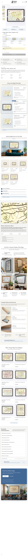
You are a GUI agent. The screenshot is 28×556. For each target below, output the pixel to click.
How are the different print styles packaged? (7, 451)
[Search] (23, 2)
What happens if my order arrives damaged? (7, 453)
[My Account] (24, 2)
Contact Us (23, 462)
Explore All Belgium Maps (14, 422)
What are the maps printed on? (5, 444)
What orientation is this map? (5, 437)
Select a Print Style (14, 54)
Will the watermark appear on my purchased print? (8, 442)
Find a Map (5, 476)
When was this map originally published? (7, 435)
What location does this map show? (6, 433)
